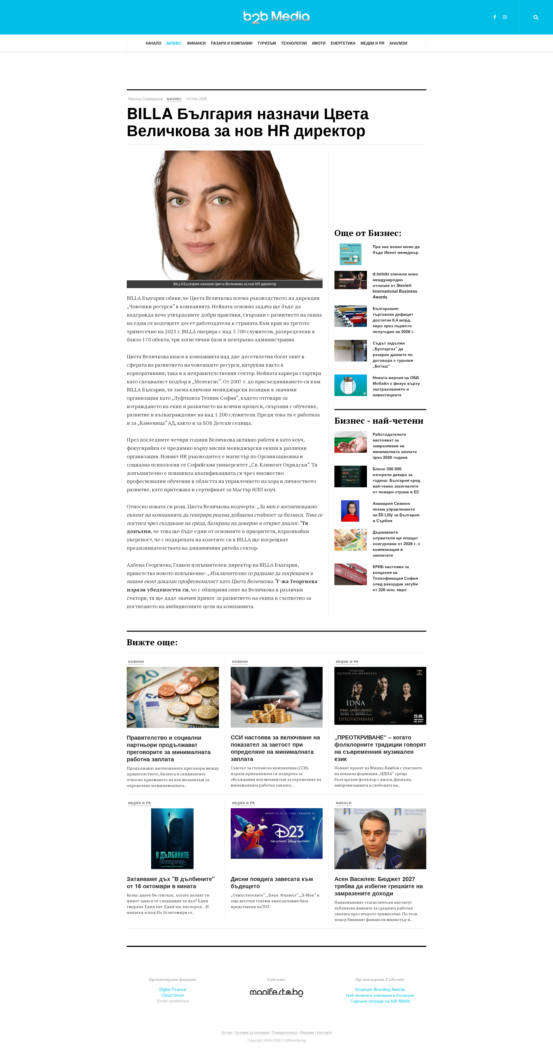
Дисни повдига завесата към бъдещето (272, 882)
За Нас (226, 1032)
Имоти (318, 43)
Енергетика (343, 43)
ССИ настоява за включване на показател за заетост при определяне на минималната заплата (275, 748)
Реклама (307, 1032)
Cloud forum (173, 995)
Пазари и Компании (231, 43)
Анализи (398, 43)
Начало (153, 43)
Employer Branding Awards (380, 989)
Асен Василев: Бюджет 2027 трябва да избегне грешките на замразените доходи (378, 885)
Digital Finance (172, 989)
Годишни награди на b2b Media (380, 1001)
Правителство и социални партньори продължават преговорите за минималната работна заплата (169, 748)
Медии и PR (372, 43)
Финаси (344, 803)
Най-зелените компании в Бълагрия (380, 995)
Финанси (196, 43)
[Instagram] (505, 17)
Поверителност (285, 1032)
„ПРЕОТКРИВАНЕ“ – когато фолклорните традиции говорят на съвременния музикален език (380, 748)
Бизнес (174, 43)
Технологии (294, 43)
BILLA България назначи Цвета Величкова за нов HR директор (248, 121)
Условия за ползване (252, 1032)
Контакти (324, 1032)
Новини (136, 661)
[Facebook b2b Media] (494, 17)
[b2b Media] (276, 17)
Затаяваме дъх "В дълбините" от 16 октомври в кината (171, 882)
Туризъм (266, 43)
